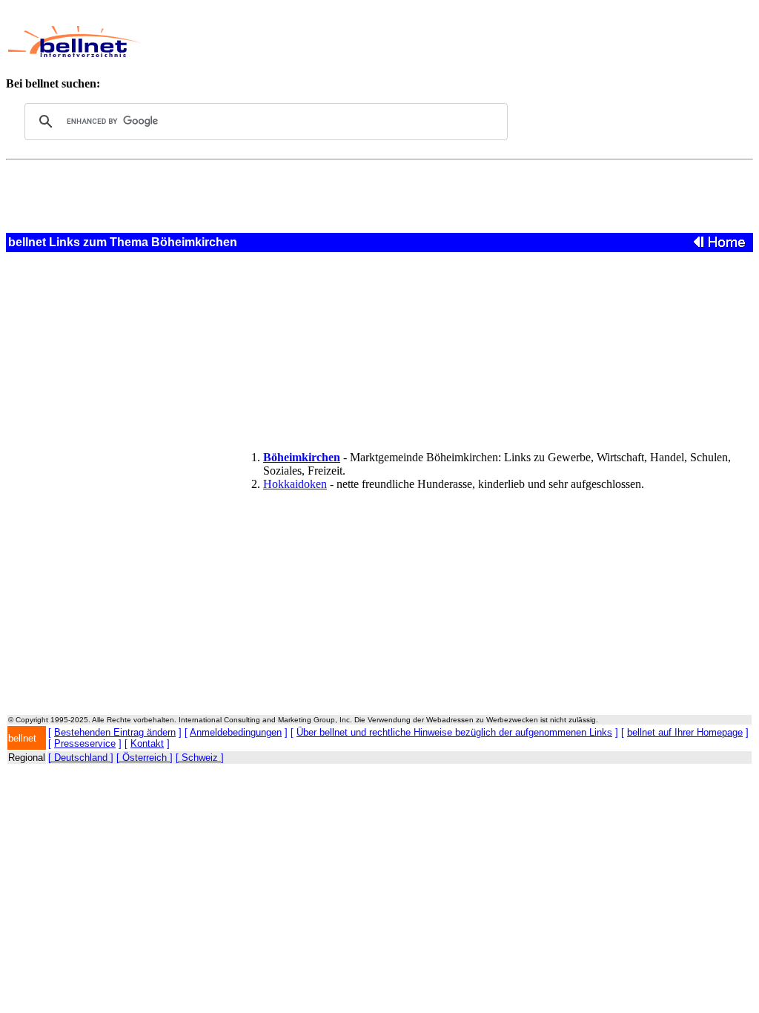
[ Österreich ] (144, 757)
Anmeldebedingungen (236, 732)
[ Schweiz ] (200, 757)
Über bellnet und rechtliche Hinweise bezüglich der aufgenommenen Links (454, 732)
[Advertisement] (427, 41)
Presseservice (85, 743)
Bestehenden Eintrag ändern (115, 732)
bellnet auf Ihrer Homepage (685, 732)
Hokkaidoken (295, 484)
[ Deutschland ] (80, 757)
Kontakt (147, 743)
